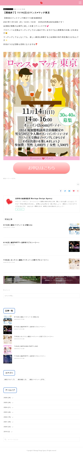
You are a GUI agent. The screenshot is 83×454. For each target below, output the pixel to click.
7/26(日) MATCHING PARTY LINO (26, 346)
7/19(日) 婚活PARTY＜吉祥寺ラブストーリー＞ (30, 356)
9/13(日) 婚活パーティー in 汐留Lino (17, 225)
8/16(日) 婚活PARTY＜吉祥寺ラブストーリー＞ (21, 242)
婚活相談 (22, 379)
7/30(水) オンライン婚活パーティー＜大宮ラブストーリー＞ (26, 260)
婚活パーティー (8, 9)
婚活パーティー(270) (9, 178)
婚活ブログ (10, 379)
